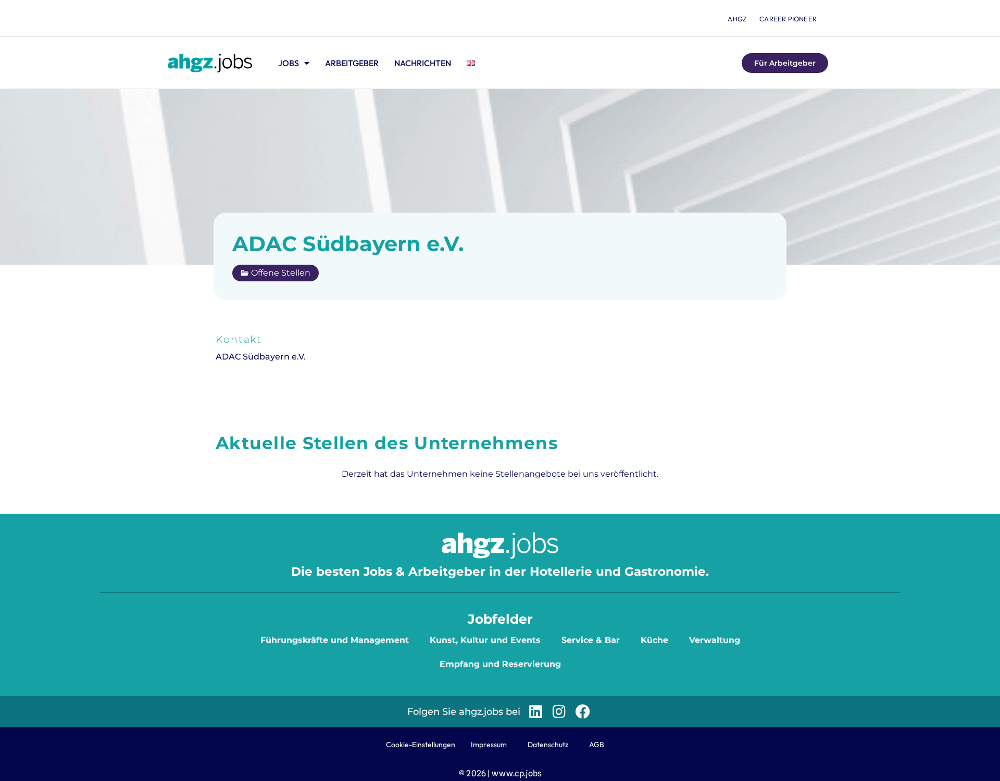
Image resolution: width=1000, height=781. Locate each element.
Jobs (288, 63)
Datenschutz (548, 744)
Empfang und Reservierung (500, 664)
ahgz (737, 19)
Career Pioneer (788, 19)
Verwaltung (714, 640)
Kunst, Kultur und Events (485, 640)
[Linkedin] (536, 711)
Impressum (489, 744)
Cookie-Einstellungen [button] (420, 744)
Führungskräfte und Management (334, 640)
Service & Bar (590, 640)
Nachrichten (422, 63)
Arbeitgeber (352, 63)
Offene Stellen (280, 273)
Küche (654, 640)
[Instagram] (559, 711)
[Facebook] (582, 711)
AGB (596, 744)
